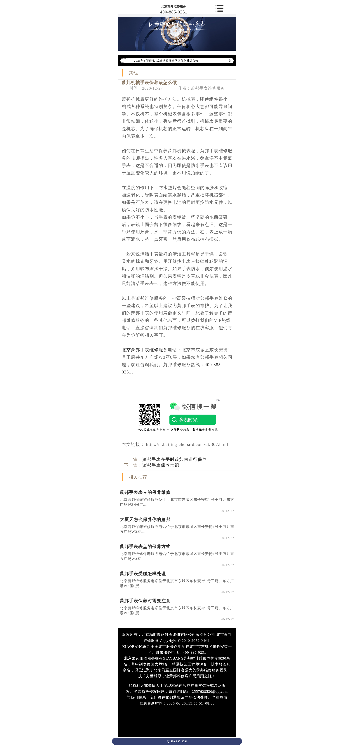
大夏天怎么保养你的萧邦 (145, 519)
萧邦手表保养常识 (160, 465)
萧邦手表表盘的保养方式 (145, 546)
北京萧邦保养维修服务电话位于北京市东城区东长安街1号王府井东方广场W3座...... (177, 529)
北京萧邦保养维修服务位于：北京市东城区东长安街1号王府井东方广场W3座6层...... (177, 502)
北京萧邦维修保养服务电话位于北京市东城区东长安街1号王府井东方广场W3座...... (177, 556)
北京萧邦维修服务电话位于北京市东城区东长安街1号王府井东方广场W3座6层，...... (177, 583)
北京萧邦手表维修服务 (145, 349)
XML (206, 640)
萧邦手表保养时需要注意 (145, 600)
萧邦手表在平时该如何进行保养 (174, 459)
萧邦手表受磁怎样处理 (143, 573)
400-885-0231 (173, 12)
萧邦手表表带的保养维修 (145, 492)
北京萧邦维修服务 (173, 6)
